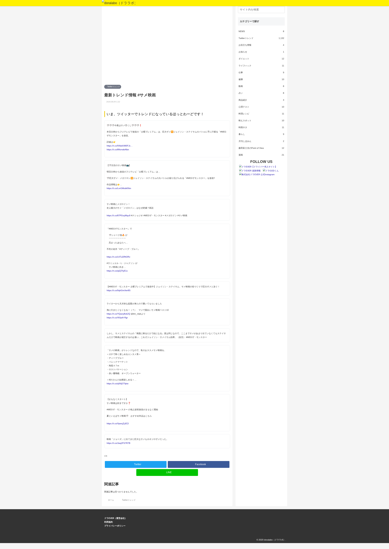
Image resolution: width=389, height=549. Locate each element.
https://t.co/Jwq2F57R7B (118, 443)
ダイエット (261, 58)
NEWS (261, 31)
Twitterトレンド (113, 87)
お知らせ (261, 52)
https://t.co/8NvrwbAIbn (118, 149)
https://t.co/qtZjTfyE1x (117, 271)
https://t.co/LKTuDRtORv (118, 257)
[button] (281, 9)
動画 (261, 86)
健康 (261, 79)
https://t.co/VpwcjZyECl (118, 423)
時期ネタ (261, 127)
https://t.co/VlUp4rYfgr (117, 317)
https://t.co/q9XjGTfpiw (117, 383)
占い (261, 93)
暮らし (261, 134)
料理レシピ (261, 113)
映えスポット (261, 120)
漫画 (261, 155)
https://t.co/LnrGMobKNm (119, 188)
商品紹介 (261, 100)
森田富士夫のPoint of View (261, 148)
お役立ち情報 (261, 45)
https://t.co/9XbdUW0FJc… (120, 146)
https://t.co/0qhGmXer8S (118, 290)
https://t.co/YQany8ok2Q (118, 314)
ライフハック (261, 65)
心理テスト (261, 107)
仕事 (261, 72)
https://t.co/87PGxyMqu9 (118, 215)
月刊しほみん (261, 141)
